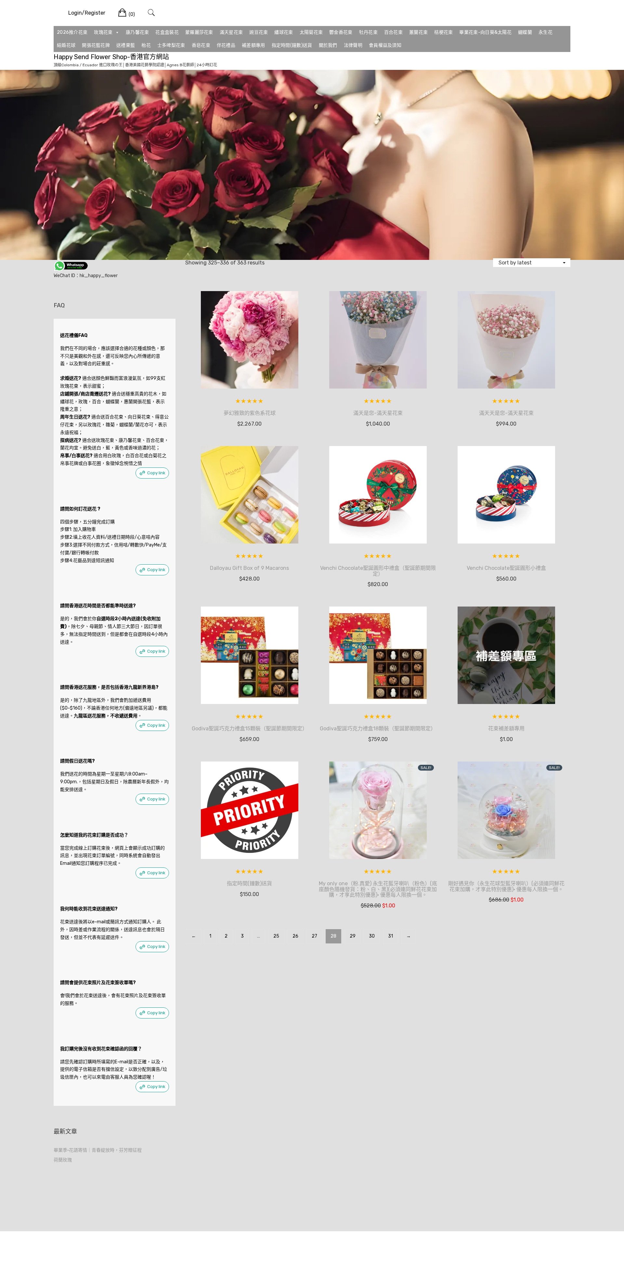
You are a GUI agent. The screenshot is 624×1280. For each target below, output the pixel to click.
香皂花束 (201, 45)
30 (372, 936)
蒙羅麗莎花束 (199, 32)
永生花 (545, 32)
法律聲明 (353, 45)
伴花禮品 (226, 45)
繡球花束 (283, 32)
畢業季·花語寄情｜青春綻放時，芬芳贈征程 (98, 1150)
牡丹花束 (368, 32)
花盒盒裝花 (167, 32)
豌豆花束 (258, 32)
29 (353, 936)
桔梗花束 (443, 32)
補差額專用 (253, 45)
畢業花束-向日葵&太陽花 (485, 32)
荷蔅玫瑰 (63, 1160)
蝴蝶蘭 (525, 32)
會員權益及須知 (385, 45)
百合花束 (393, 32)
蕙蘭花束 (418, 32)
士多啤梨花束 (171, 45)
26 (295, 936)
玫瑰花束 (103, 32)
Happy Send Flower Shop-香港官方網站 (111, 57)
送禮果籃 (125, 45)
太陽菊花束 (311, 32)
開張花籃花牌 (96, 45)
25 (276, 936)
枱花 (146, 45)
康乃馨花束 (137, 32)
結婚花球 (66, 45)
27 (314, 936)
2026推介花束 (72, 32)
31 (390, 936)
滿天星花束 (231, 32)
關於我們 (328, 45)
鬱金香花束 (341, 32)
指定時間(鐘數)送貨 (292, 45)
